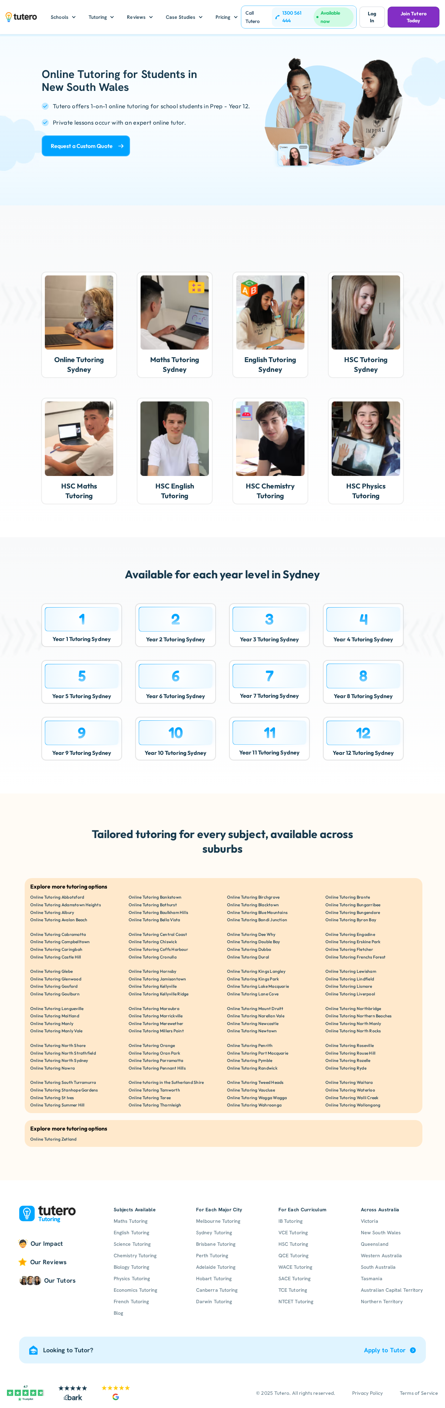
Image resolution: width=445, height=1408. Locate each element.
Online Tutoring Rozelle (348, 1060)
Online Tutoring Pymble (249, 1060)
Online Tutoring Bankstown (155, 897)
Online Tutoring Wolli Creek (351, 1097)
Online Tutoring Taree (150, 1097)
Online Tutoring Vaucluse (251, 1090)
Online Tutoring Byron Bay (350, 919)
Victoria (369, 1221)
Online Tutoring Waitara (349, 1082)
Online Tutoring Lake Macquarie (258, 986)
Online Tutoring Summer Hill (57, 1105)
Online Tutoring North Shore (58, 1045)
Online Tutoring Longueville (56, 1008)
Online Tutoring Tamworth (154, 1090)
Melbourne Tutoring (218, 1221)
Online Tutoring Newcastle (252, 1023)
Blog (118, 1313)
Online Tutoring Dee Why (251, 934)
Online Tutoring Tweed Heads (255, 1082)
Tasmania (371, 1278)
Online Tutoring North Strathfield (63, 1053)
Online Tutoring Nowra (52, 1068)
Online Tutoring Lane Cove (252, 993)
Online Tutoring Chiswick (153, 941)
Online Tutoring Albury (52, 912)
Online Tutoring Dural (248, 957)
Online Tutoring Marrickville (156, 1015)
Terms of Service (419, 1393)
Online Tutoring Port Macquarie (257, 1053)
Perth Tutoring (212, 1255)
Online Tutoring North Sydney (59, 1060)
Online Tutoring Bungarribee (352, 904)
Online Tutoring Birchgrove (253, 897)
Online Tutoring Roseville (349, 1045)
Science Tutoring (132, 1244)
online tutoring (129, 106)
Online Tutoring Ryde (345, 1068)
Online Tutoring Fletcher (349, 949)
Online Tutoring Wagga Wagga (257, 1097)
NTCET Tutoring (295, 1301)
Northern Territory (382, 1301)
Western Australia (381, 1255)
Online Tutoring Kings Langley (256, 971)
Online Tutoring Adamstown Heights (65, 904)
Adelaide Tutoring (215, 1267)
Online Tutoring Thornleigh (155, 1105)
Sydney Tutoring (214, 1232)
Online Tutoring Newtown (252, 1030)
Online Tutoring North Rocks (353, 1030)
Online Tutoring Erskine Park (353, 941)
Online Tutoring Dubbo (249, 949)
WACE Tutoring (295, 1267)
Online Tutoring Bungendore (352, 912)
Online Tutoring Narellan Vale (255, 1015)
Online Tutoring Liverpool (350, 993)
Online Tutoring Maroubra (154, 1008)
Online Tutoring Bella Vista (154, 919)
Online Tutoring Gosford (54, 986)
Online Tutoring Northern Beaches (358, 1015)
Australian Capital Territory (392, 1290)
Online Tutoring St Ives (52, 1097)
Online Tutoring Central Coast (158, 934)
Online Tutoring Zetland (53, 1139)
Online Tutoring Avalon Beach (59, 919)
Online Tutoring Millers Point (156, 1030)
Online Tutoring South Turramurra (63, 1082)
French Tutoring (131, 1301)
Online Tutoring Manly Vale (56, 1030)
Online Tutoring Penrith (250, 1045)
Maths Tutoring (130, 1221)
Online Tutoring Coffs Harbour (158, 949)
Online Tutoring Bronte (347, 897)
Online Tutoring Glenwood (55, 978)
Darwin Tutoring (214, 1301)
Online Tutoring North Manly (353, 1023)
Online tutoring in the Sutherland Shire (166, 1082)
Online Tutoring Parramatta (156, 1060)
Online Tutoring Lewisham (350, 971)
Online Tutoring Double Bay (253, 941)
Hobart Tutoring (214, 1278)
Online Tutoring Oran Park (154, 1053)
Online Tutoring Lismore (348, 986)
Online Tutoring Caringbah (56, 949)
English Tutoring (131, 1232)
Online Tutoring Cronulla (153, 957)
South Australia (378, 1267)
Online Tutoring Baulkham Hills (158, 912)
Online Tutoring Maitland (54, 1015)
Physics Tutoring (132, 1278)
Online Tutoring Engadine (350, 934)
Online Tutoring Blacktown (253, 904)
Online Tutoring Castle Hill (55, 957)
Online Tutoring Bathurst (153, 904)
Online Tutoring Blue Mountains (257, 912)
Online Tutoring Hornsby (153, 971)
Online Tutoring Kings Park (253, 978)
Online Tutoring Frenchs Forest (355, 957)
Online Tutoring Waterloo (350, 1090)
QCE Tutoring (293, 1255)
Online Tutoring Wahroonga (254, 1105)
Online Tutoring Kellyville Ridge (159, 993)
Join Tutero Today (413, 17)
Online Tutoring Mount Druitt (255, 1008)
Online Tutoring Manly (51, 1023)
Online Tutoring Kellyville (153, 986)
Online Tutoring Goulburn (55, 993)
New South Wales (381, 1232)
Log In (372, 17)
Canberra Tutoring (216, 1290)
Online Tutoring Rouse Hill (350, 1053)
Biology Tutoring (131, 1267)
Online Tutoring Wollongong (352, 1105)
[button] (63, 17)
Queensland (374, 1244)
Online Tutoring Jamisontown (157, 978)
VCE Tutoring (293, 1232)
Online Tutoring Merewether (156, 1023)
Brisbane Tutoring (215, 1244)
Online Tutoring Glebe (51, 971)
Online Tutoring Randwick (252, 1068)
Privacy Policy (367, 1393)
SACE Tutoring (294, 1278)
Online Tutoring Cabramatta (58, 934)
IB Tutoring (290, 1221)
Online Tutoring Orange (152, 1045)
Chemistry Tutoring (135, 1255)
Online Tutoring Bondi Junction (257, 919)
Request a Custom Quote (82, 145)
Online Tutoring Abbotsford (57, 897)
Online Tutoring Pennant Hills (157, 1068)
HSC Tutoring (293, 1244)
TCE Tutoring (292, 1290)
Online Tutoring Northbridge (353, 1008)
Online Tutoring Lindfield (349, 978)
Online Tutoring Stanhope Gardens (64, 1090)
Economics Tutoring (135, 1290)
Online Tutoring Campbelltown (60, 941)
